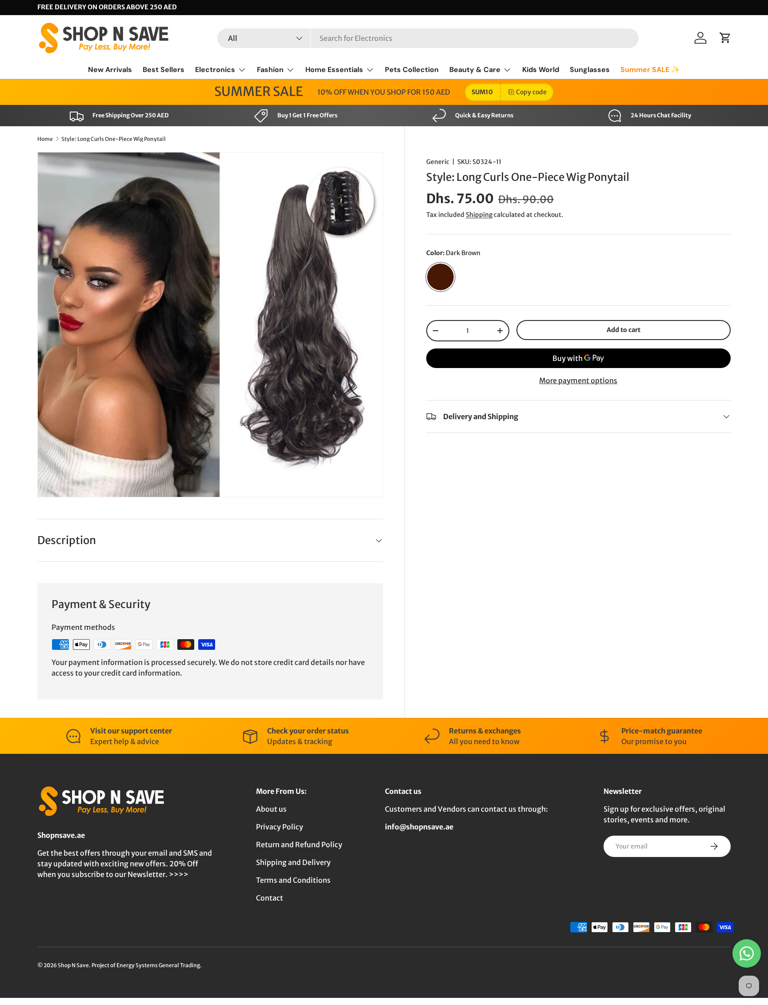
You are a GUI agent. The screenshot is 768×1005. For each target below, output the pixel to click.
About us (271, 809)
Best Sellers (163, 69)
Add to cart (623, 330)
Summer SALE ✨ (650, 69)
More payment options (578, 380)
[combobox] (428, 38)
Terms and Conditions (293, 880)
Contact (269, 897)
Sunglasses (590, 69)
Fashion (270, 69)
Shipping (479, 215)
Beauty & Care (474, 69)
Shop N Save (73, 965)
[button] (725, 38)
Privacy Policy (279, 826)
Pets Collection (412, 69)
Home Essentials (334, 69)
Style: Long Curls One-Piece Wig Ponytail (113, 139)
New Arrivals (110, 69)
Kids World (540, 69)
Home (45, 139)
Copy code (531, 92)
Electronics (215, 69)
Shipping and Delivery (293, 862)
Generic (437, 162)
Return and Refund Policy (299, 844)
